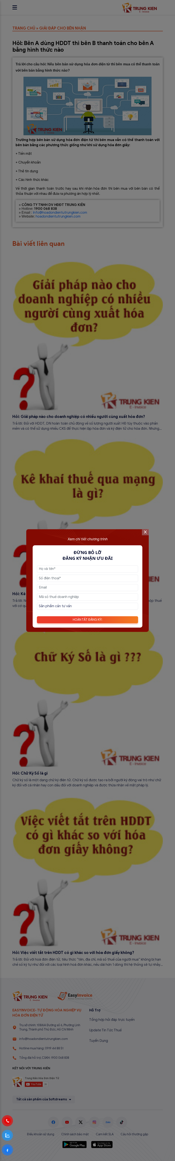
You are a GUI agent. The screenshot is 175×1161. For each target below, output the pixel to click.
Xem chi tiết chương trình (88, 539)
